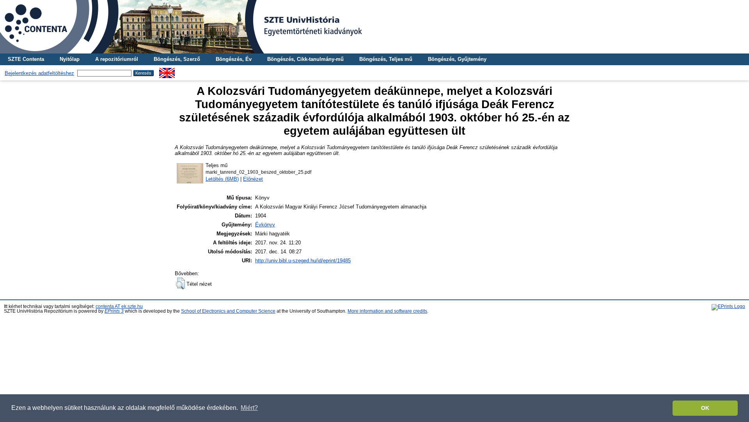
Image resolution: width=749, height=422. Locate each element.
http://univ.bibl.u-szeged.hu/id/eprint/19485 (303, 261)
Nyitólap (70, 59)
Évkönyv (265, 225)
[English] (167, 71)
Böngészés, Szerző (177, 59)
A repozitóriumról (116, 59)
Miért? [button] (249, 407)
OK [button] (705, 408)
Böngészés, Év (234, 59)
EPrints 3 (114, 311)
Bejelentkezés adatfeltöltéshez (39, 73)
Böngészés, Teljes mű (385, 59)
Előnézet (253, 179)
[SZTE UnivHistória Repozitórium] (374, 26)
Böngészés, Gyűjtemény (457, 59)
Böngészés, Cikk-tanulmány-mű (305, 59)
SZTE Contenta (26, 59)
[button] (180, 283)
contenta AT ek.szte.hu (119, 306)
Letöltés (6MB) (222, 179)
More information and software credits (387, 311)
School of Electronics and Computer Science (228, 311)
